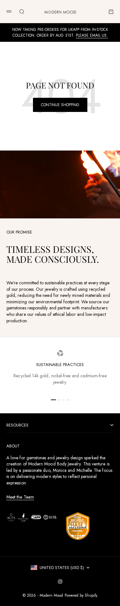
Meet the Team (20, 497)
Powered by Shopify (81, 595)
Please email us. (92, 35)
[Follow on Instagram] (60, 581)
